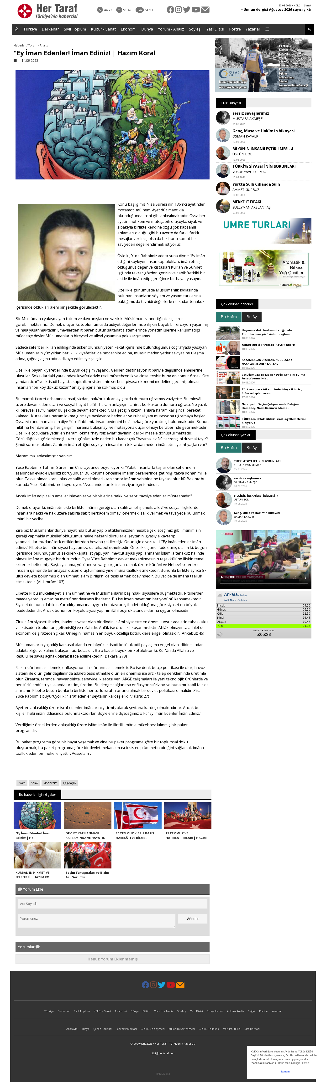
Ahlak (34, 783)
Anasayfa (72, 1029)
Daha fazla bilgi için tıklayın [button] (293, 1063)
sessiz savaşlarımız (250, 113)
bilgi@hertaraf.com (163, 1053)
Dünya (147, 29)
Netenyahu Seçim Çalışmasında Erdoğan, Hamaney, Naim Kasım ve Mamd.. (271, 406)
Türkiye (30, 29)
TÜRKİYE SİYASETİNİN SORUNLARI (264, 166)
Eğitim (146, 1011)
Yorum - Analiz (171, 29)
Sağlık (251, 1011)
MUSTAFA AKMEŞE (247, 118)
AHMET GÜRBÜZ (245, 189)
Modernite (50, 783)
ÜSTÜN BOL (242, 154)
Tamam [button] (285, 1071)
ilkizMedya (163, 1073)
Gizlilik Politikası (209, 1029)
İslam (22, 783)
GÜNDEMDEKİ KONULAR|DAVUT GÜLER (268, 345)
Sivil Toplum (75, 29)
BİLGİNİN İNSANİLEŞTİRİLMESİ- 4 (262, 148)
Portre (235, 29)
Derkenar (50, 29)
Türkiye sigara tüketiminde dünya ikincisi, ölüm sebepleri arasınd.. (272, 391)
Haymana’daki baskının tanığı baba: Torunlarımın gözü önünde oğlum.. (267, 332)
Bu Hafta (229, 316)
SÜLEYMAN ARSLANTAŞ (251, 207)
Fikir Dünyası (231, 103)
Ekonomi (129, 29)
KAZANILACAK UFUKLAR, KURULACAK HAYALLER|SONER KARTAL (267, 362)
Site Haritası (252, 1029)
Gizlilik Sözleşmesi (153, 1029)
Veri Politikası (232, 1029)
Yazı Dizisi (215, 29)
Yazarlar (253, 29)
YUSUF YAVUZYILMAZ (249, 171)
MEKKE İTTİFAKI (246, 201)
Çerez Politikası (103, 1029)
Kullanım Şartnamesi (181, 1029)
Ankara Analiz (235, 1011)
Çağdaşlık (69, 783)
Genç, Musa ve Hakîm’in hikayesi (263, 130)
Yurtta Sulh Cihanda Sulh (256, 184)
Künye (85, 1029)
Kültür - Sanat (103, 29)
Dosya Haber (215, 1011)
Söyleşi (195, 29)
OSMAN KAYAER (245, 136)
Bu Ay (252, 316)
